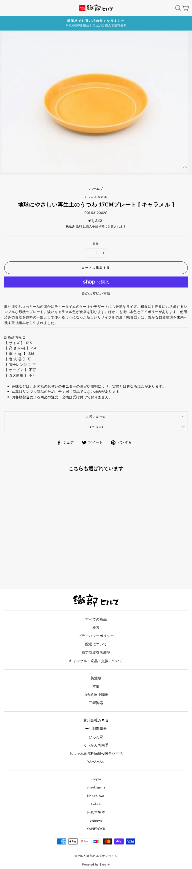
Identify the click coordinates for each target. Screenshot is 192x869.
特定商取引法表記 (96, 652)
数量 (96, 243)
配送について (96, 644)
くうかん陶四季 (95, 197)
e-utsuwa (96, 820)
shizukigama (96, 787)
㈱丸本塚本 (96, 812)
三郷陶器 (96, 702)
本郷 (96, 686)
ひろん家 (96, 736)
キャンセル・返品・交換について (96, 660)
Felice (95, 803)
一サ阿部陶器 (96, 728)
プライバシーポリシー (96, 635)
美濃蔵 (95, 678)
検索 (96, 627)
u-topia (96, 778)
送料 (79, 226)
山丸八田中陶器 (96, 694)
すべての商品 (96, 619)
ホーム (94, 188)
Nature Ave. (96, 795)
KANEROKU (96, 828)
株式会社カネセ (96, 720)
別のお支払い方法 (96, 293)
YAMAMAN (95, 761)
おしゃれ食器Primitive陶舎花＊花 (96, 753)
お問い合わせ (96, 416)
